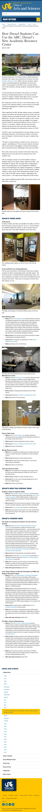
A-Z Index (4, 795)
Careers (16, 795)
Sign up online (17, 507)
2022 (5, 724)
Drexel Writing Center (19, 318)
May (5, 705)
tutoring (36, 557)
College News (22, 24)
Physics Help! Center (19, 435)
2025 (5, 678)
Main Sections (9, 19)
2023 (29, 24)
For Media (10, 795)
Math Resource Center (19, 377)
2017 (5, 736)
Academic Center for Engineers (21, 493)
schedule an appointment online (27, 395)
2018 (5, 734)
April (5, 707)
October (6, 692)
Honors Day (6, 763)
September (7, 694)
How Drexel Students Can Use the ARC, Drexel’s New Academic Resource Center (21, 711)
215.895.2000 (5, 810)
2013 (5, 747)
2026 (5, 676)
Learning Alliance (10, 634)
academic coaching (28, 557)
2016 (5, 739)
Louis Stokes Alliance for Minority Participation (25, 575)
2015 (5, 742)
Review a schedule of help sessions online (24, 444)
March (5, 715)
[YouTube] (9, 805)
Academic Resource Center (9, 81)
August (6, 697)
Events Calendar (7, 756)
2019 (5, 731)
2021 (5, 726)
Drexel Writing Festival (9, 759)
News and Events (12, 24)
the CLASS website (24, 555)
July (5, 700)
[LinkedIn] (13, 805)
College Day (6, 770)
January (6, 721)
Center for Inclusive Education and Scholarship (17, 549)
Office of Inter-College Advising (21, 623)
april (34, 24)
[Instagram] (6, 805)
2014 (5, 744)
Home (3, 24)
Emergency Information (11, 798)
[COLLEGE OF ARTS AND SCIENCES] (21, 11)
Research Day (7, 767)
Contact (30, 795)
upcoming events (9, 559)
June (5, 702)
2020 (5, 729)
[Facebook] (3, 805)
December (6, 687)
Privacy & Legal (23, 795)
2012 (5, 749)
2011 (5, 752)
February (6, 718)
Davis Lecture (7, 774)
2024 (5, 681)
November (6, 689)
